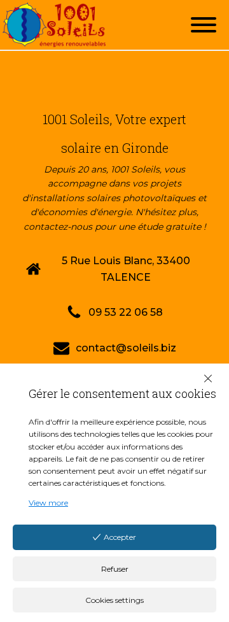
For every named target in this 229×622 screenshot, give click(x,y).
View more (48, 502)
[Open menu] (203, 24)
